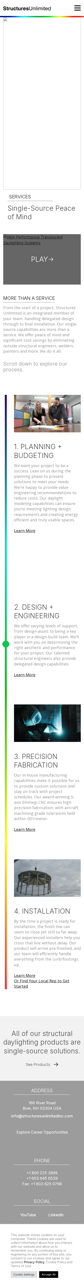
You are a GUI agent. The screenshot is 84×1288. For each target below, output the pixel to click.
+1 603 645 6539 (42, 1178)
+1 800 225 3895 (42, 1173)
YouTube (28, 1215)
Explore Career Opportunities (42, 1132)
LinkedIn (56, 1215)
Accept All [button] (49, 1274)
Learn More (24, 530)
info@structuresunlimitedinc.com (42, 1116)
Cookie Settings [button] (23, 1274)
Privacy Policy (34, 1262)
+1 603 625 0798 (46, 1184)
